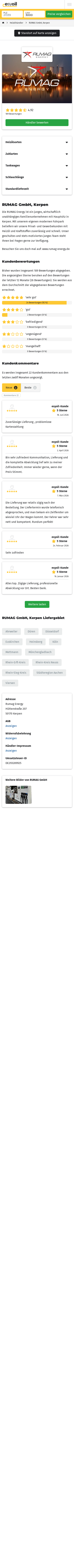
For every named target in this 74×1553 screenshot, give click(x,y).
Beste (27, 387)
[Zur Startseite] (10, 4)
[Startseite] (3, 23)
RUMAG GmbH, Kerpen (39, 23)
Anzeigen (11, 726)
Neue (9, 387)
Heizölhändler (16, 23)
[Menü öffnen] (69, 4)
